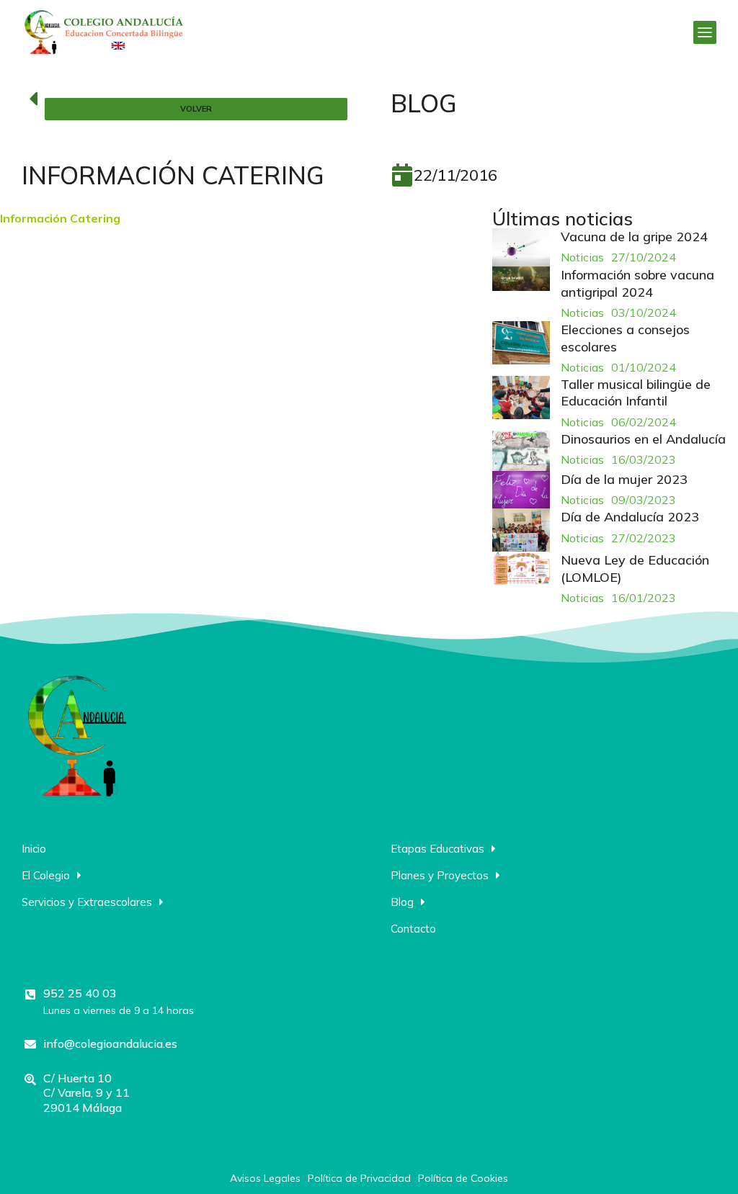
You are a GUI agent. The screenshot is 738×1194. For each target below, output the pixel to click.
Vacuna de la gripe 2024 (634, 236)
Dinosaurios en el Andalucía (643, 439)
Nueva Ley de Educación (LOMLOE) (635, 568)
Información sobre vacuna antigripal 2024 (637, 283)
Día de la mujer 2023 (624, 479)
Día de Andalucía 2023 (630, 516)
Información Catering (60, 218)
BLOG (424, 103)
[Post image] (521, 247)
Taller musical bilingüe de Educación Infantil (636, 392)
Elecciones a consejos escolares (625, 337)
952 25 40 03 (80, 993)
